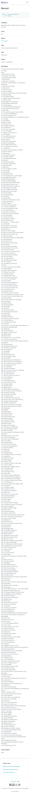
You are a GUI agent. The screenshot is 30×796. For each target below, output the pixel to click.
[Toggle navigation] (27, 2)
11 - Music (8, 16)
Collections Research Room (10, 769)
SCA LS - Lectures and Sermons (10, 14)
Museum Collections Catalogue (11, 766)
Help (18, 781)
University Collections (9, 772)
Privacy (14, 781)
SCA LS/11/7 (4, 41)
